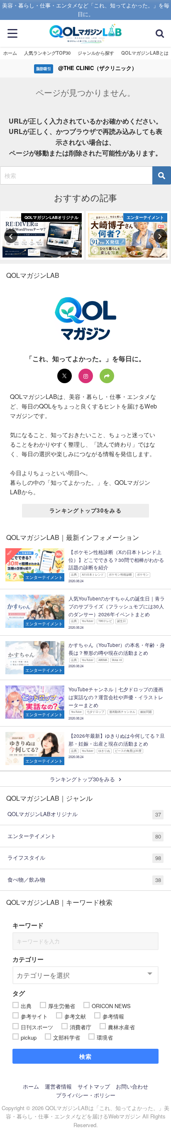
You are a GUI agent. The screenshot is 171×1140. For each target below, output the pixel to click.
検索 (85, 1056)
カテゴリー (28, 959)
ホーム (10, 52)
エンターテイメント (84, 836)
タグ (18, 993)
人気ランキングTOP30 (47, 52)
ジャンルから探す (96, 52)
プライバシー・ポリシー (85, 1095)
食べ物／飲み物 (84, 879)
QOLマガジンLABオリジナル (84, 814)
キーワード (28, 925)
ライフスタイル (84, 857)
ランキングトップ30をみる (85, 510)
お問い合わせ (132, 1086)
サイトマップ (94, 1086)
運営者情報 (58, 1086)
